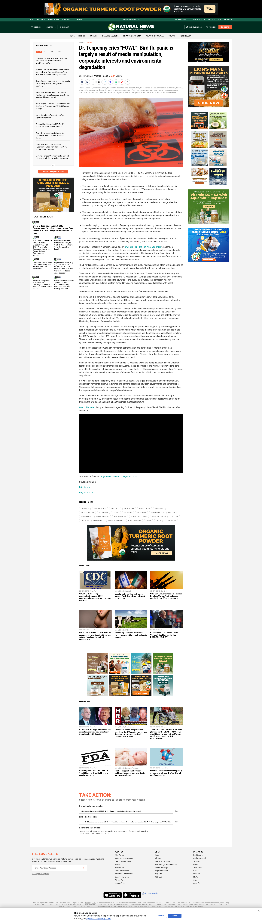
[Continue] (84, 868)
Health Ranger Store (162, 861)
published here (108, 906)
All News (158, 858)
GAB (195, 880)
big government (158, 88)
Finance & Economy (132, 36)
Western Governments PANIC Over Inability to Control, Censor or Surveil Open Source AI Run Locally (63, 245)
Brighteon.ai (84, 487)
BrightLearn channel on (119, 476)
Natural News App (161, 868)
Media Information (122, 871)
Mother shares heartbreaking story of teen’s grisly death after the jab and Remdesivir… (166, 773)
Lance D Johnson (95, 630)
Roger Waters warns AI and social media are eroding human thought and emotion (53, 83)
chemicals (83, 90)
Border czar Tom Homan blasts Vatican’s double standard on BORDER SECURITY (164, 635)
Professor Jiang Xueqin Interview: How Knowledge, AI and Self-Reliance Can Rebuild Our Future (42, 285)
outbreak (99, 92)
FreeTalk (196, 874)
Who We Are (119, 855)
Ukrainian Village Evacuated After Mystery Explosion (50, 116)
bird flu (179, 88)
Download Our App (198, 19)
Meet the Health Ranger (124, 858)
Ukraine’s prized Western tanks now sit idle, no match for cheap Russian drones (52, 157)
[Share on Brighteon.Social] (82, 82)
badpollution (134, 88)
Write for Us (119, 868)
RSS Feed (158, 877)
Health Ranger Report (43, 217)
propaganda (118, 92)
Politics (81, 36)
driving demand (105, 90)
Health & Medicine (110, 36)
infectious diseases (169, 90)
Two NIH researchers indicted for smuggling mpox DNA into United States (50, 135)
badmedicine (122, 88)
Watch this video (87, 407)
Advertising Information (124, 874)
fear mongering (138, 90)
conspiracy (93, 90)
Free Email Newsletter (123, 861)
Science (172, 36)
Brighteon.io (198, 855)
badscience (145, 88)
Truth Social (197, 868)
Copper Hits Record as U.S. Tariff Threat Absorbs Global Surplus (49, 125)
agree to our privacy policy (98, 918)
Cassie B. (128, 591)
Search (229, 19)
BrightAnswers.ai (181, 19)
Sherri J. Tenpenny (132, 92)
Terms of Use (120, 883)
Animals (89, 43)
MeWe (195, 877)
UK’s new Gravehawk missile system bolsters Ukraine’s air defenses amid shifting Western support (166, 596)
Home (32, 19)
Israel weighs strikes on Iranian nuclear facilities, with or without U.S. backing (130, 596)
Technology (185, 36)
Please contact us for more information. (94, 833)
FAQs (219, 19)
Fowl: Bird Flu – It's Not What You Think (142, 247)
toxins (157, 92)
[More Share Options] (128, 82)
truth (163, 92)
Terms (94, 903)
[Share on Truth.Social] (111, 82)
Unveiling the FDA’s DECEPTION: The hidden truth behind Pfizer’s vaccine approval (93, 773)
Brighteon (41, 19)
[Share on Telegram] (105, 82)
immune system (153, 90)
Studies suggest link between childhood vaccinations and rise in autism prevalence (130, 773)
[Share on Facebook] (93, 82)
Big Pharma (170, 88)
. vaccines (88, 88)
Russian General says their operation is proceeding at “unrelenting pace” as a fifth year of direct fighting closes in (52, 72)
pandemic (108, 92)
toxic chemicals (147, 92)
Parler (195, 864)
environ (116, 90)
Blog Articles (159, 874)
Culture (93, 36)
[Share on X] (99, 82)
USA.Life (196, 883)
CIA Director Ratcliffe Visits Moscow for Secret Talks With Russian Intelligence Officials (51, 60)
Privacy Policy (120, 880)
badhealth (111, 88)
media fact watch (86, 92)
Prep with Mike (53, 19)
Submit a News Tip (122, 877)
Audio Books (77, 19)
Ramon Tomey (165, 630)
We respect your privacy (40, 874)
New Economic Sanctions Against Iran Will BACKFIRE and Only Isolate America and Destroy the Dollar (64, 285)
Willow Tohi (93, 591)
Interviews (66, 19)
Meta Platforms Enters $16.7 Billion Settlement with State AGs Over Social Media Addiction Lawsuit (52, 94)
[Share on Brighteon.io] (88, 82)
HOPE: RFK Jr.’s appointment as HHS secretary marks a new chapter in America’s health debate (95, 732)
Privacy (87, 903)
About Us (211, 19)
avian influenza (99, 88)
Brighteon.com (86, 492)
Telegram (196, 861)
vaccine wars (172, 92)
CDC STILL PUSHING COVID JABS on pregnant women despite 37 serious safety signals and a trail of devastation (95, 636)
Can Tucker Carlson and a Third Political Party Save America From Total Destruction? (42, 266)
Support (117, 864)
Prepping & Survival (155, 36)
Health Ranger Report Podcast (166, 864)
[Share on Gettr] (122, 82)
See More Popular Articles (53, 171)
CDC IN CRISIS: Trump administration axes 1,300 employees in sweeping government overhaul (95, 597)
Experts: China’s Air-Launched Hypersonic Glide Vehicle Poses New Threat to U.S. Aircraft (51, 146)
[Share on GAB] (116, 82)
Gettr (195, 871)
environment (125, 90)
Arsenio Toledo (101, 76)
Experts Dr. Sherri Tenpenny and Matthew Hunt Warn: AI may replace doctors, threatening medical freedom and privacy (131, 733)
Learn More (160, 916)
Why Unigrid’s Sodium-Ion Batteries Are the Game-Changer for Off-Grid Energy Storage (53, 106)
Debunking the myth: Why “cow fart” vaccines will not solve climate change (131, 635)
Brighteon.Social (199, 858)
